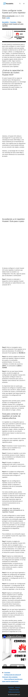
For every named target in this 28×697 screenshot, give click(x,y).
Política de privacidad (14, 692)
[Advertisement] (14, 106)
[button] (20, 3)
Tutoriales (13, 22)
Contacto (17, 687)
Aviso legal (11, 687)
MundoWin (5, 22)
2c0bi (8, 18)
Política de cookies (14, 689)
